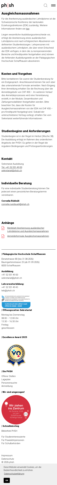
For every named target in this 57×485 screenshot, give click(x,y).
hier (27, 28)
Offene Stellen (8, 376)
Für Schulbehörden (10, 443)
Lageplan (6, 379)
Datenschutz (7, 459)
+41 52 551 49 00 (9, 274)
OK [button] (6, 480)
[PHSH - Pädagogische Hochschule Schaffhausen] (13, 6)
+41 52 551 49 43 (9, 287)
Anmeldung (7, 386)
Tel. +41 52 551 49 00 (11, 167)
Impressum (7, 455)
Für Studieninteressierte (13, 436)
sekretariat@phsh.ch (11, 170)
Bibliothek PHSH (9, 431)
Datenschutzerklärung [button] (14, 474)
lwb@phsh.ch (8, 290)
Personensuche (9, 382)
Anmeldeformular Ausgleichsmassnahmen (28, 236)
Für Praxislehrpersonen (12, 440)
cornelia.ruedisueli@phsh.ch (15, 204)
